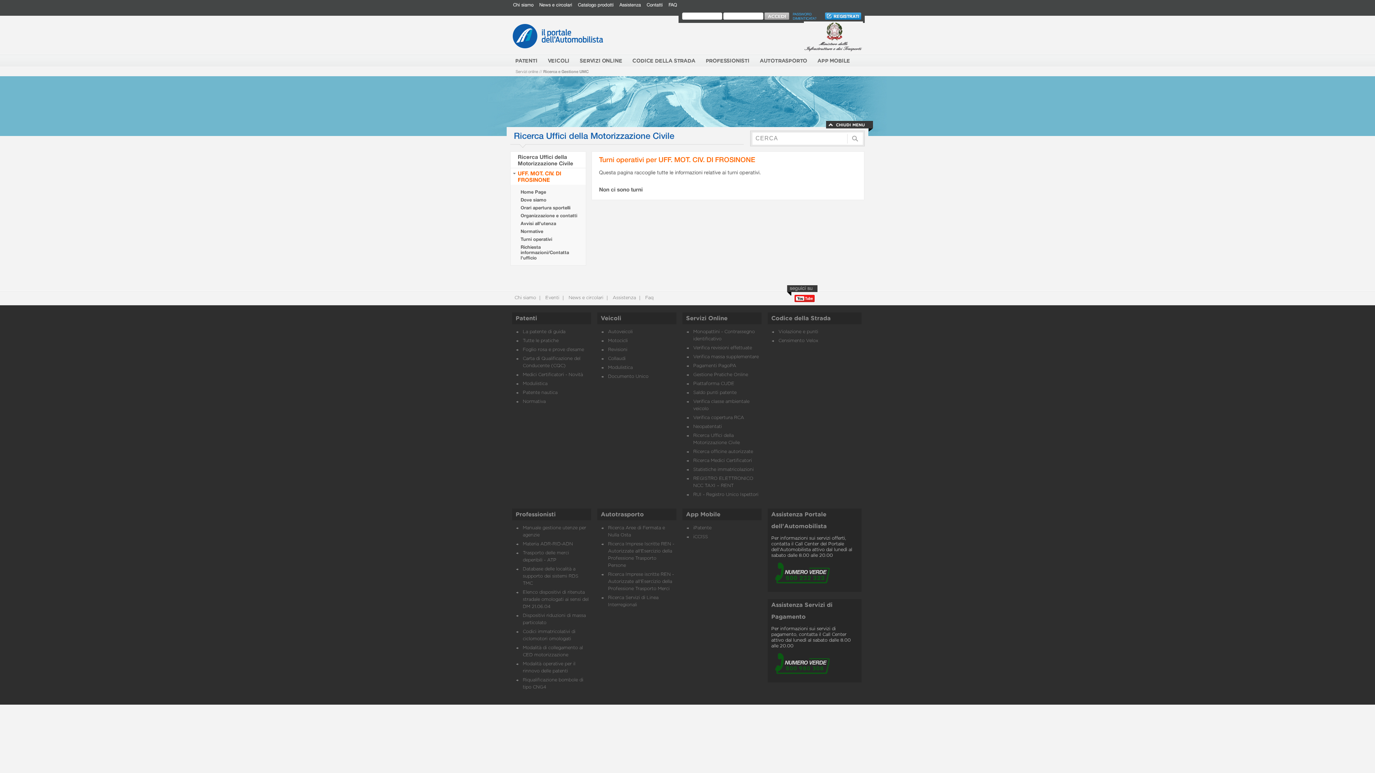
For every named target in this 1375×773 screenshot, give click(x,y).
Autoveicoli (620, 332)
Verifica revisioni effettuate (722, 348)
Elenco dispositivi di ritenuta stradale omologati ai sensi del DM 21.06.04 (556, 599)
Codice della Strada (801, 318)
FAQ (673, 5)
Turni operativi (536, 239)
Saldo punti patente (715, 392)
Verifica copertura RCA (718, 417)
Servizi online (527, 71)
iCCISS (700, 537)
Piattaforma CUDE (713, 383)
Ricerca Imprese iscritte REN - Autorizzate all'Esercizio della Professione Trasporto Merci (641, 581)
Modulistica (535, 383)
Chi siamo (523, 5)
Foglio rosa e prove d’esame (553, 349)
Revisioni (617, 349)
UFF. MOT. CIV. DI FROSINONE (539, 176)
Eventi (551, 298)
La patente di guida (544, 332)
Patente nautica (540, 392)
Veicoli (611, 318)
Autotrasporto (622, 514)
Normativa (534, 401)
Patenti (526, 318)
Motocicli (618, 341)
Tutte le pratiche (541, 341)
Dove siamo (533, 200)
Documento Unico (628, 376)
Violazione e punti (798, 332)
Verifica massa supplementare (726, 357)
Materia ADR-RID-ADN (548, 544)
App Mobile (703, 514)
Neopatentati (707, 426)
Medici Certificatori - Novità (553, 375)
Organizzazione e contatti (549, 215)
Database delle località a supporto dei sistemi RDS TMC (550, 576)
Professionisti (536, 514)
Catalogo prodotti (596, 5)
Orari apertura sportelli (545, 207)
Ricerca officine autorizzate (723, 451)
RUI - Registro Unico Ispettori (725, 494)
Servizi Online (707, 318)
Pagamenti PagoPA (714, 366)
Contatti (655, 5)
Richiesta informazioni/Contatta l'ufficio (545, 252)
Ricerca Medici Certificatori (722, 460)
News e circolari (555, 5)
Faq (648, 298)
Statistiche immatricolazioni (723, 469)
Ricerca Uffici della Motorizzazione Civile (545, 160)
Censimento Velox (798, 341)
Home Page (533, 192)
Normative (532, 231)
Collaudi (617, 358)
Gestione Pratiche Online (720, 375)
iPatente (702, 528)
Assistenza (630, 5)
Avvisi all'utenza (538, 223)
